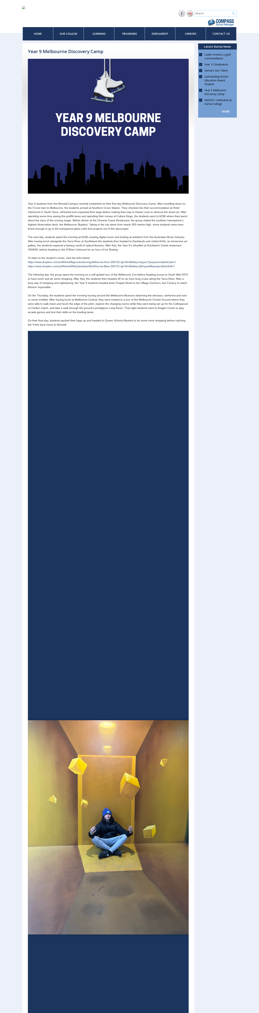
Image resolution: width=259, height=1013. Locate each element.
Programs (129, 33)
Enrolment (160, 33)
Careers (190, 33)
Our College (68, 33)
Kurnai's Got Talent (216, 70)
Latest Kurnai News (217, 46)
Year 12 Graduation (216, 64)
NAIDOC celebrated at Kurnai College (218, 102)
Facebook (181, 13)
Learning (99, 33)
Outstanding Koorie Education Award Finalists (216, 80)
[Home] (23, 8)
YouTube (190, 13)
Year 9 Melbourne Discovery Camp (215, 92)
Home (38, 33)
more (226, 111)
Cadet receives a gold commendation (217, 56)
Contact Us (221, 33)
